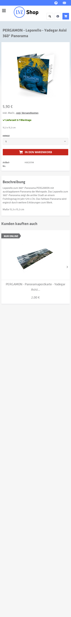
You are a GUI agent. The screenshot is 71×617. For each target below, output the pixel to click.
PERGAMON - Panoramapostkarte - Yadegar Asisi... (35, 287)
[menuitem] (5, 10)
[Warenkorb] (65, 16)
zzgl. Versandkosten (27, 113)
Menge (6, 135)
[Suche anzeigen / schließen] (50, 16)
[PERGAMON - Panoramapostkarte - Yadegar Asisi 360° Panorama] (35, 255)
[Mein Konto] (57, 16)
